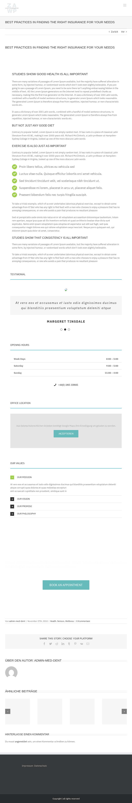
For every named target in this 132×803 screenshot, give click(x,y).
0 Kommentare (83, 621)
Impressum (27, 765)
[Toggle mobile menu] (125, 5)
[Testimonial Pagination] (61, 329)
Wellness (69, 621)
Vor (123, 31)
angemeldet (21, 741)
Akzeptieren (66, 433)
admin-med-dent (17, 621)
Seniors (60, 621)
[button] (66, 477)
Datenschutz (40, 765)
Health (53, 621)
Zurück (114, 31)
